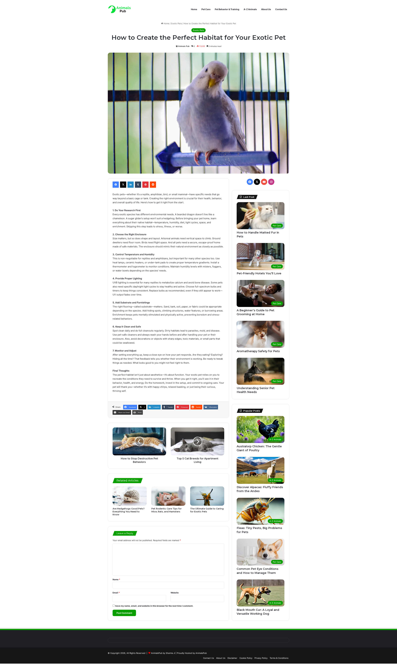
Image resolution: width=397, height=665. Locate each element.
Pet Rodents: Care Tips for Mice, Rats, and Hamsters (166, 510)
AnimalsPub (201, 653)
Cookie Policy (245, 658)
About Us (266, 9)
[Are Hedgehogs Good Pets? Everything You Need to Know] (130, 496)
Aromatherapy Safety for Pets (258, 351)
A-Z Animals (250, 9)
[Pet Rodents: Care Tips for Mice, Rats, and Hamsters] (168, 496)
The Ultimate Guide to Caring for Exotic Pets (207, 510)
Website (175, 592)
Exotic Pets (176, 23)
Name (116, 579)
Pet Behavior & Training (227, 9)
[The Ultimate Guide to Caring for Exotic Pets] (207, 496)
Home (194, 9)
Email (116, 592)
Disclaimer (232, 658)
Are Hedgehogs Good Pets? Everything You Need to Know (129, 511)
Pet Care (205, 9)
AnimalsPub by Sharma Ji (163, 653)
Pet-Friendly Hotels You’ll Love (259, 273)
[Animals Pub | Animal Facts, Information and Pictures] (119, 9)
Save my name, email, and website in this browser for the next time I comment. (154, 606)
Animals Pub (184, 46)
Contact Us (281, 9)
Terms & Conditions (279, 658)
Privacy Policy (261, 658)
